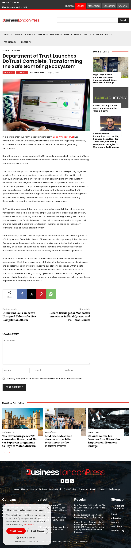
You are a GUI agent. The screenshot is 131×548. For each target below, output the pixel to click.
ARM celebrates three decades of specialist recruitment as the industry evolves (58, 441)
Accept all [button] (16, 531)
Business (15, 50)
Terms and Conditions (119, 507)
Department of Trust (63, 136)
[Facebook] (22, 294)
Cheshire (122, 5)
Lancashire (109, 5)
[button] (27, 537)
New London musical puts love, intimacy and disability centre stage (52, 519)
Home (6, 50)
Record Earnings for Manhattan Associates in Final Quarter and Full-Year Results (70, 316)
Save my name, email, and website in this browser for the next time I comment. (45, 378)
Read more (29, 524)
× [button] (47, 508)
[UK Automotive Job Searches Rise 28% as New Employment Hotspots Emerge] (108, 422)
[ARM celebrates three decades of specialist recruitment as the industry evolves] (65, 422)
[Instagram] (67, 481)
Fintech (22, 72)
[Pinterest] (41, 294)
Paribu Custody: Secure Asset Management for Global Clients (105, 108)
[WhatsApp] (51, 294)
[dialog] (27, 524)
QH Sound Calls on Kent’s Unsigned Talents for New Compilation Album (19, 316)
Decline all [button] (37, 531)
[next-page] (9, 453)
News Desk (39, 73)
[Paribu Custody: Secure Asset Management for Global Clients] (110, 97)
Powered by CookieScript (27, 541)
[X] (31, 294)
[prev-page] (4, 453)
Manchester (94, 5)
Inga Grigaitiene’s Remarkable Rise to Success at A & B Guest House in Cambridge (105, 78)
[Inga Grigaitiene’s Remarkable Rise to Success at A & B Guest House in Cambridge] (110, 67)
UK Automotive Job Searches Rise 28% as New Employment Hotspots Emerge (104, 441)
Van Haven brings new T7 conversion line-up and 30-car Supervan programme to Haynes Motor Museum (19, 441)
